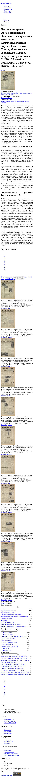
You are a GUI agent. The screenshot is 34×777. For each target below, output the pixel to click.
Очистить (4, 603)
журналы (4, 620)
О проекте (7, 740)
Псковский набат (6, 618)
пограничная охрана (7, 622)
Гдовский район (6, 640)
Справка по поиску (7, 277)
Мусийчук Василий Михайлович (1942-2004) (15, 672)
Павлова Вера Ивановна (8, 662)
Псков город (5, 648)
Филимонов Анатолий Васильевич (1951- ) (14, 656)
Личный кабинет (6, 3)
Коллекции (7, 11)
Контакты (7, 743)
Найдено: (19, 279)
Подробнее (8, 308)
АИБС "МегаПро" (10, 723)
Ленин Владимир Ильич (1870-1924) (12, 670)
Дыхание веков (9, 752)
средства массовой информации (11, 624)
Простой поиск (9, 719)
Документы (8, 8)
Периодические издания (8, 93)
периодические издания (8, 611)
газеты (3, 101)
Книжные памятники (11, 753)
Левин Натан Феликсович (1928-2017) (13, 666)
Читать (3, 70)
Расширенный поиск (10, 721)
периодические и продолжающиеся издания (14, 616)
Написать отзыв (9, 741)
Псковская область (6, 98)
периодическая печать (12, 101)
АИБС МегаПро (10, 279)
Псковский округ (6, 650)
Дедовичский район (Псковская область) (13, 636)
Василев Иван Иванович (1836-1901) (12, 668)
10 (5, 270)
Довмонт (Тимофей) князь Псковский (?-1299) (15, 674)
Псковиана (7, 750)
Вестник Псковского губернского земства (14, 626)
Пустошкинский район (8, 638)
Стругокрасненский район (9, 642)
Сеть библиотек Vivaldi (11, 755)
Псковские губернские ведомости (11, 614)
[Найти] (18, 654)
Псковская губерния (7, 634)
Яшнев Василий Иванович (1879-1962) (13, 664)
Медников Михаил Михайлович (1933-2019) (15, 660)
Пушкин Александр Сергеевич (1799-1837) (14, 658)
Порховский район (7, 644)
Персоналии (8, 12)
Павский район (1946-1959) (9, 646)
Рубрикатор (8, 9)
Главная (6, 6)
